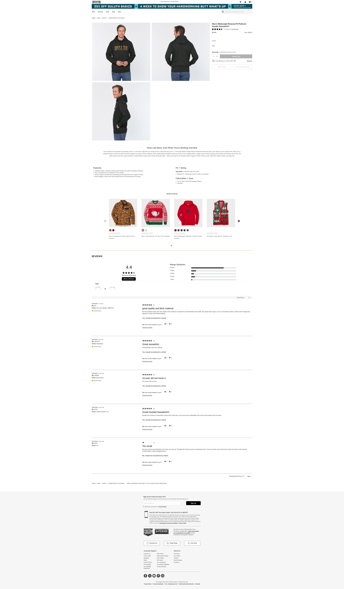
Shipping (146, 558)
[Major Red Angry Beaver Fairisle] (143, 230)
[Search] (223, 12)
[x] (150, 576)
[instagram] (162, 576)
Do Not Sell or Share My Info (186, 584)
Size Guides (160, 558)
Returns (249, 61)
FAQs (145, 560)
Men (98, 18)
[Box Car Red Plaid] (113, 230)
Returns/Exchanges (162, 556)
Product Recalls (161, 566)
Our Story (176, 553)
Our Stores (177, 556)
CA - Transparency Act (171, 584)
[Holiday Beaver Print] (146, 230)
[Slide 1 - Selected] (171, 245)
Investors (176, 562)
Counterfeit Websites (163, 564)
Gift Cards (160, 560)
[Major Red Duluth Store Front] (175, 230)
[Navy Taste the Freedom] (185, 230)
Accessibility (147, 564)
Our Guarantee (161, 562)
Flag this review (147, 327)
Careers (176, 558)
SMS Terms (160, 553)
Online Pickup (148, 562)
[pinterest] (158, 576)
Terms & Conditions (158, 584)
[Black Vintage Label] (182, 230)
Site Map (197, 584)
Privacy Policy (162, 506)
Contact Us (147, 553)
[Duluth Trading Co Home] (96, 2)
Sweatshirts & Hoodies (116, 18)
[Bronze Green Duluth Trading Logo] (188, 230)
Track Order (147, 556)
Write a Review (129, 279)
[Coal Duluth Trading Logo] (178, 230)
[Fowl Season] (110, 230)
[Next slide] (239, 221)
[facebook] (145, 576)
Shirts (104, 18)
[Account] (245, 2)
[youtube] (154, 576)
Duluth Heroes (178, 560)
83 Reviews (235, 29)
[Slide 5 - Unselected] (172, 245)
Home (93, 18)
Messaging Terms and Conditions (169, 523)
